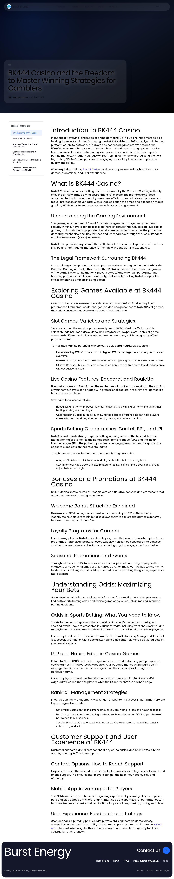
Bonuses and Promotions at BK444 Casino (24, 153)
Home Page (102, 860)
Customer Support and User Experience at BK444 (24, 169)
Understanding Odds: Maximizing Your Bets (27, 161)
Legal (166, 870)
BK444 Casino (91, 169)
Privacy (150, 870)
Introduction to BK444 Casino (25, 133)
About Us (140, 870)
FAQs (126, 860)
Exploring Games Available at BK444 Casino (25, 145)
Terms (159, 870)
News (116, 860)
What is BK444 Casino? (22, 138)
